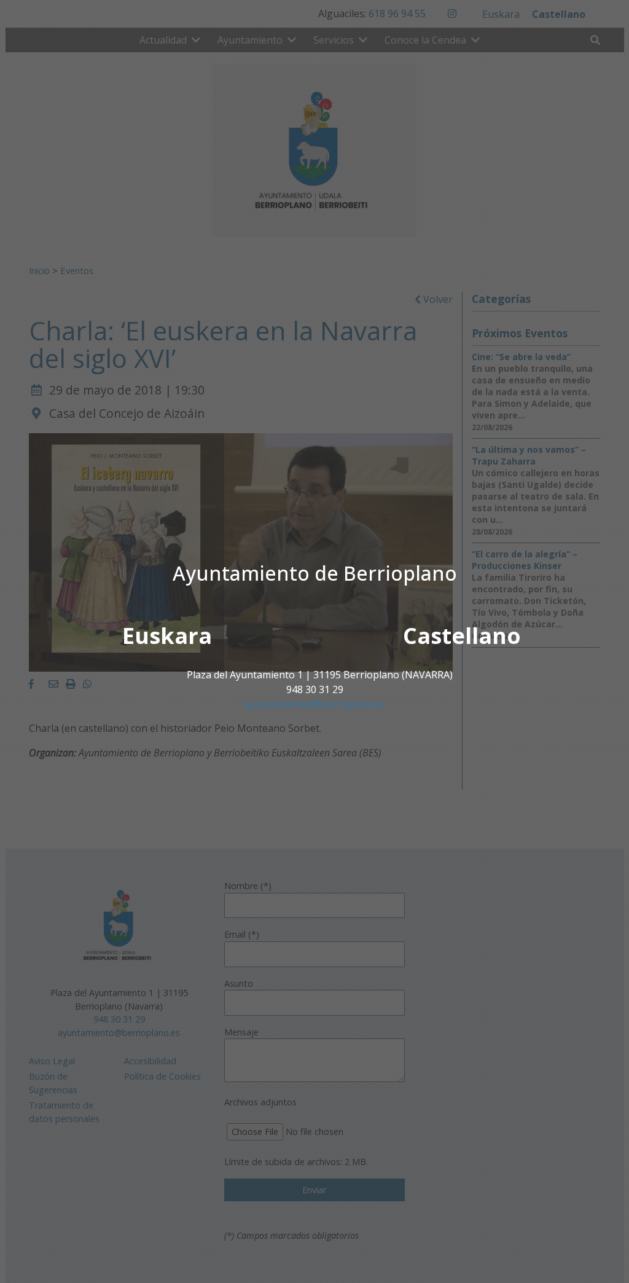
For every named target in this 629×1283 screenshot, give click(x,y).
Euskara (167, 636)
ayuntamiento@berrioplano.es (314, 704)
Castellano (462, 636)
